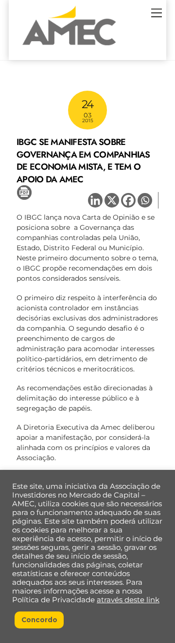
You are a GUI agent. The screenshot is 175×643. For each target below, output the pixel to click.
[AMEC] (69, 48)
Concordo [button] (39, 620)
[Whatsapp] (145, 200)
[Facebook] (128, 200)
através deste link (128, 599)
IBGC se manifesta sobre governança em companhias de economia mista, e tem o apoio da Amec (83, 160)
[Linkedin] (95, 200)
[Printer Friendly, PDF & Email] (24, 192)
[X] (112, 200)
